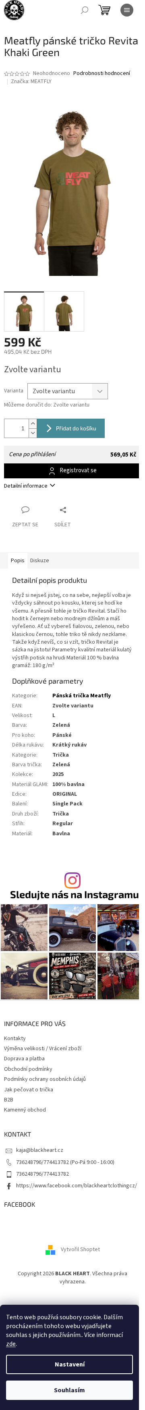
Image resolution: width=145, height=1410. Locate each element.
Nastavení (70, 1364)
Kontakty (15, 1039)
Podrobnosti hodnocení (101, 73)
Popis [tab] (18, 561)
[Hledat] (85, 10)
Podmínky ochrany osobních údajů (45, 1079)
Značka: (31, 81)
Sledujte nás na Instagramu (74, 894)
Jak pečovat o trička (28, 1090)
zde (11, 1343)
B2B (8, 1100)
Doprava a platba (24, 1059)
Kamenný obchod (25, 1110)
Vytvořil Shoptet (80, 1250)
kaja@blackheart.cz (39, 1150)
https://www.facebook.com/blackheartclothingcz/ (76, 1186)
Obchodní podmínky (28, 1069)
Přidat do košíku (76, 428)
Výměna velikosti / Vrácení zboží (42, 1049)
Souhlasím (69, 1390)
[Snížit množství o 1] (33, 433)
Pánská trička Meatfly (81, 696)
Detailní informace (26, 486)
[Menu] (127, 10)
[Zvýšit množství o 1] (33, 423)
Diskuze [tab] (39, 561)
